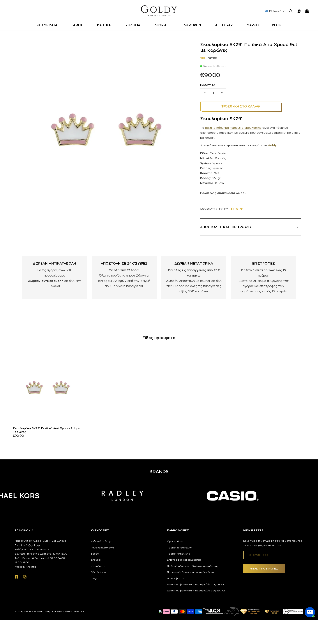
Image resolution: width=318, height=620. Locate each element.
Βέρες (95, 553)
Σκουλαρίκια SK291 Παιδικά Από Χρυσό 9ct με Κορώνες (46, 430)
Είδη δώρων (98, 572)
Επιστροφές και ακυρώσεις (184, 559)
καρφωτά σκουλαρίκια (246, 127)
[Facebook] (232, 209)
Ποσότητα (207, 84)
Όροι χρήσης (175, 541)
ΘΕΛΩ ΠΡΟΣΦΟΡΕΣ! (264, 568)
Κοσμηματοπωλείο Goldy (37, 611)
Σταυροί (96, 559)
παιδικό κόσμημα (217, 127)
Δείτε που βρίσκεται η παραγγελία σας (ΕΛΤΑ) (196, 590)
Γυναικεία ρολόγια (102, 547)
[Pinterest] (237, 209)
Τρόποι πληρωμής (178, 553)
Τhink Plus (78, 611)
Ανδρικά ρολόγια (101, 541)
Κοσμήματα (98, 566)
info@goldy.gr (32, 545)
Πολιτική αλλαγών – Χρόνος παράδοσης (192, 566)
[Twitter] (241, 209)
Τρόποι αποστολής (179, 547)
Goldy (272, 145)
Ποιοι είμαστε (175, 578)
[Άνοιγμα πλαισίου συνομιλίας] (310, 612)
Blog (94, 578)
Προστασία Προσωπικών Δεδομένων (190, 572)
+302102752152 (39, 549)
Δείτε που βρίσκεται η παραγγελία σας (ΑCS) (195, 584)
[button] (48, 25)
